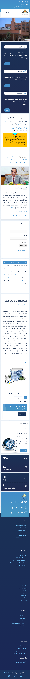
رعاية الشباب (24, 600)
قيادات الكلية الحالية (21, 525)
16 (4, 274)
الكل (25, 397)
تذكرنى (25, 242)
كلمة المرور (24, 235)
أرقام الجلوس (23, 590)
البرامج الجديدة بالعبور (22, 401)
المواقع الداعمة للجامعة (20, 537)
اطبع (24, 128)
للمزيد (24, 362)
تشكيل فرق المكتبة (21, 646)
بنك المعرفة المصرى (20, 651)
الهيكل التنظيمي (22, 625)
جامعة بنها (6, 673)
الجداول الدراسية (23, 585)
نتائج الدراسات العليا (21, 565)
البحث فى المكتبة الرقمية (19, 653)
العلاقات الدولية (16, 512)
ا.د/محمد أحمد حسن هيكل (20, 211)
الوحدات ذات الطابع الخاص (19, 623)
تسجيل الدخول (24, 4)
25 (22, 280)
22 (8, 277)
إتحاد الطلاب (24, 598)
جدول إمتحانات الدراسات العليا (18, 563)
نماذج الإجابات (23, 593)
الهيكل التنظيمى (22, 530)
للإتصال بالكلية (17, 502)
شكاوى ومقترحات (21, 535)
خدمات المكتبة (22, 648)
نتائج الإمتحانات (23, 595)
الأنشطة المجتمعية (21, 620)
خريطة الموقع (17, 507)
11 (22, 274)
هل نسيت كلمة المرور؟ (21, 250)
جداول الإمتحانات (23, 588)
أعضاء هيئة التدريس (21, 662)
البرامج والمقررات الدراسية (19, 560)
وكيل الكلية (23, 555)
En (17, 4)
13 (15, 274)
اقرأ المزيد (23, 450)
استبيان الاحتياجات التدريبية (20, 7)
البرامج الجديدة (18, 397)
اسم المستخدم (23, 228)
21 (11, 277)
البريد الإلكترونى (16, 128)
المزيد (7, 63)
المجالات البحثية (22, 532)
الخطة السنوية (22, 618)
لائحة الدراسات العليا (20, 558)
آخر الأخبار (20, 124)
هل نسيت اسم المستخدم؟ (20, 252)
